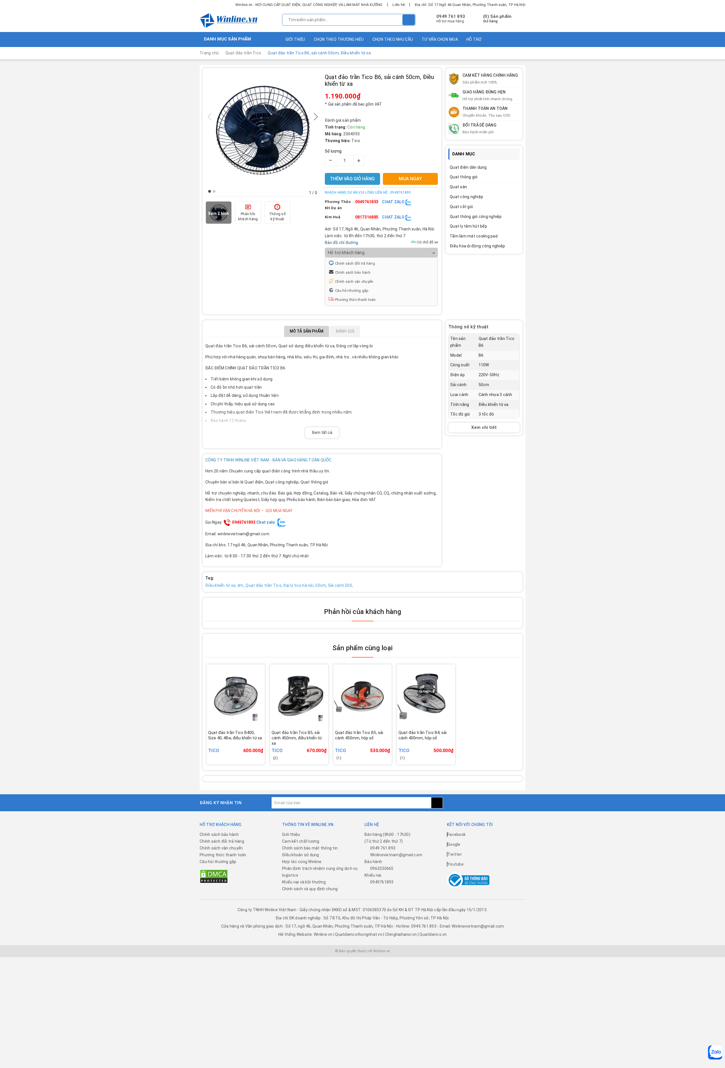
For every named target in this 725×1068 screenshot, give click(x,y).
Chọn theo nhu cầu (392, 39)
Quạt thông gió (464, 177)
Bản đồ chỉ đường (341, 242)
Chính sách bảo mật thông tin (310, 848)
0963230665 (382, 868)
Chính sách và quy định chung (310, 889)
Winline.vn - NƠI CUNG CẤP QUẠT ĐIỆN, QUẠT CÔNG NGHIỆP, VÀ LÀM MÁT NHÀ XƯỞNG (309, 5)
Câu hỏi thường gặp (352, 290)
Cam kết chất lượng (300, 841)
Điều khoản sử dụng (300, 855)
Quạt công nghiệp (466, 196)
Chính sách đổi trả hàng (355, 263)
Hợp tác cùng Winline (301, 861)
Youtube (455, 864)
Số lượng (333, 151)
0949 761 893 (450, 16)
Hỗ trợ (474, 39)
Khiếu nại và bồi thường (304, 882)
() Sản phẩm (497, 18)
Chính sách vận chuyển (354, 281)
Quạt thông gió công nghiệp (476, 216)
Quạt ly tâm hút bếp (468, 226)
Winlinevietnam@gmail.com (396, 855)
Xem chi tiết (484, 427)
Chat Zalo (394, 202)
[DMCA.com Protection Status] (214, 876)
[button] (209, 191)
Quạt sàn (458, 187)
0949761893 (367, 202)
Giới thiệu (295, 39)
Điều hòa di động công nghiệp (477, 246)
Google (453, 844)
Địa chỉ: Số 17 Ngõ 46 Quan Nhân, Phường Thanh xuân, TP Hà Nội (470, 5)
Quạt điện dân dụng (468, 167)
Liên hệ (399, 5)
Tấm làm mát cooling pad (474, 236)
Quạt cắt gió (461, 206)
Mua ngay (243, 746)
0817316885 (367, 217)
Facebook (456, 834)
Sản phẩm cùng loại (362, 648)
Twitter (454, 854)
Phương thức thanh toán (355, 300)
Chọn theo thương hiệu (339, 39)
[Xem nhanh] (263, 743)
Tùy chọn (306, 746)
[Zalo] (715, 1052)
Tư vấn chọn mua (440, 39)
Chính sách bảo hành (352, 272)
